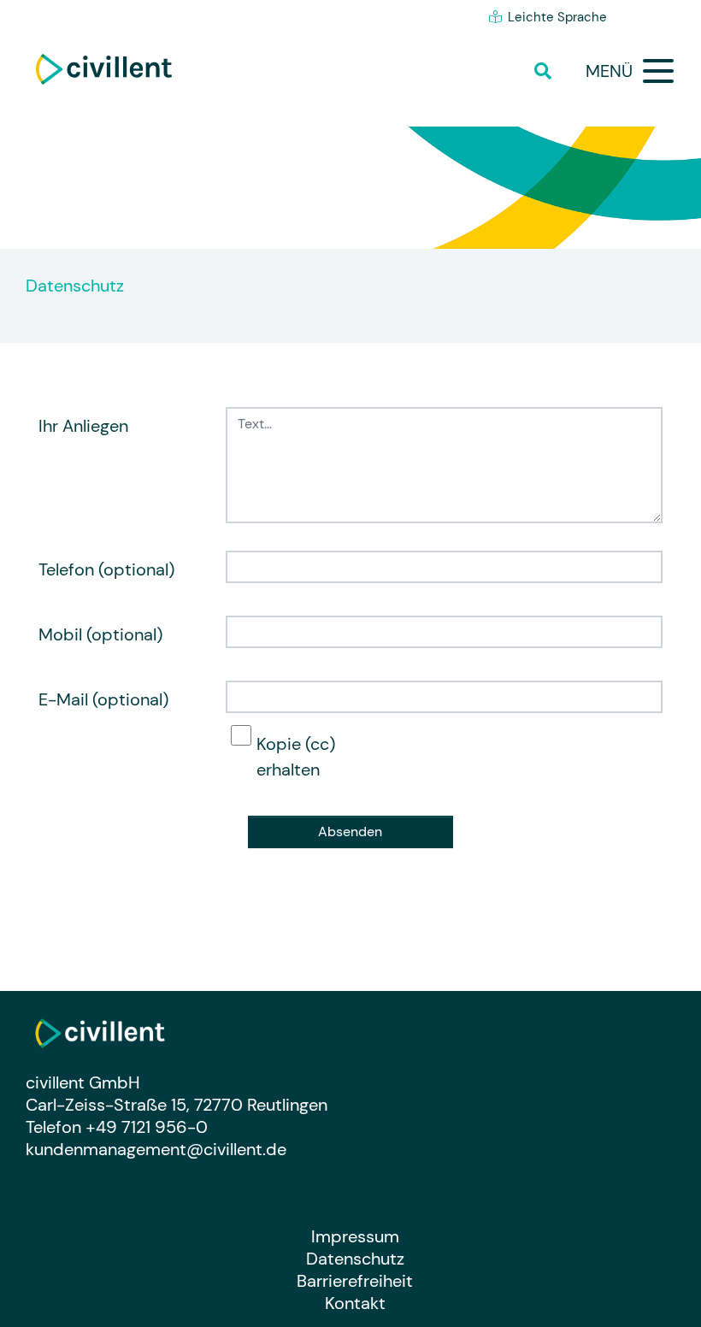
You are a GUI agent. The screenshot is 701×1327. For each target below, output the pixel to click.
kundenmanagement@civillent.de (156, 1149)
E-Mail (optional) (103, 699)
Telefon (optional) (106, 569)
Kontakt (355, 1303)
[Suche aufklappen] (547, 71)
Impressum (355, 1236)
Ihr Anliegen (83, 426)
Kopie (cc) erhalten (295, 757)
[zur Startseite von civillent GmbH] (104, 69)
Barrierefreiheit (355, 1281)
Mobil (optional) (100, 634)
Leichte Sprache (557, 17)
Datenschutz (355, 1258)
